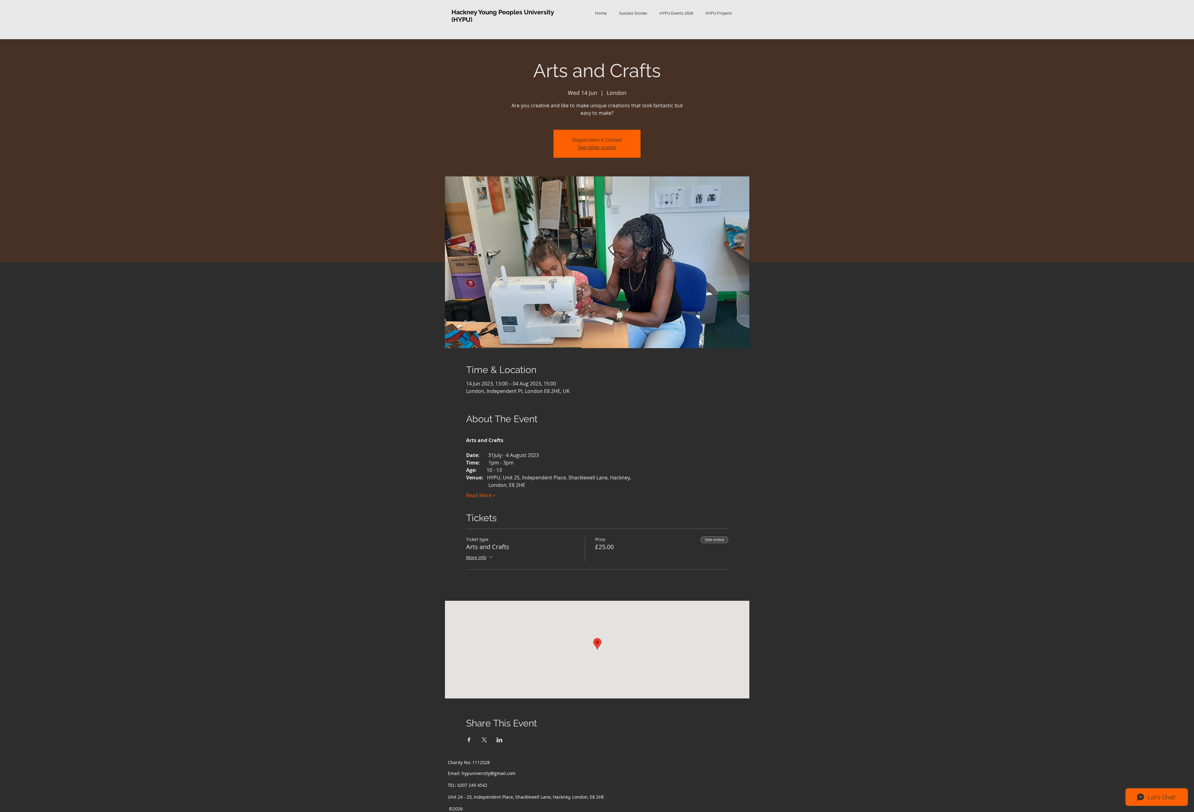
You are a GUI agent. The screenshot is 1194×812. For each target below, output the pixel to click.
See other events (597, 147)
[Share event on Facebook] (469, 739)
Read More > (481, 495)
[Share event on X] (484, 739)
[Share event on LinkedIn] (499, 739)
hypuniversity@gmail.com (489, 773)
